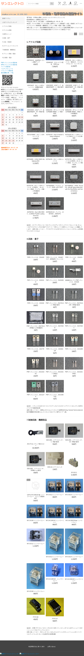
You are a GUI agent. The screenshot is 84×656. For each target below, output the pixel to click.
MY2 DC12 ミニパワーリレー (55, 494)
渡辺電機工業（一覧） (7, 73)
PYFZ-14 (54, 618)
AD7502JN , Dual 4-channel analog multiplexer (55, 135)
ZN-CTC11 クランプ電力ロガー (35, 444)
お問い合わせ (52, 646)
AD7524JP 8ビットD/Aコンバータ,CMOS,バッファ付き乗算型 (74, 136)
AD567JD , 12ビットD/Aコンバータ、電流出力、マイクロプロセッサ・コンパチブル (74, 62)
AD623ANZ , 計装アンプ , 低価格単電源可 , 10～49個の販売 (74, 87)
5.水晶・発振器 (6, 42)
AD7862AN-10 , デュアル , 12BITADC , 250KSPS (55, 213)
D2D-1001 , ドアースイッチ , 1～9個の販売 (54, 441)
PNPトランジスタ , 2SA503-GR (74, 258)
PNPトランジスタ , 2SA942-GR (54, 350)
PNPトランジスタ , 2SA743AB (55, 327)
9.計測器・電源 (6, 57)
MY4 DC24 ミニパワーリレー (74, 557)
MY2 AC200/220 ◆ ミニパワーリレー (74, 521)
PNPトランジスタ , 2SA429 (35, 257)
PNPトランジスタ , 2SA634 (35, 303)
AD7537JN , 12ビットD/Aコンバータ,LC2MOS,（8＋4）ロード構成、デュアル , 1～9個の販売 (74, 161)
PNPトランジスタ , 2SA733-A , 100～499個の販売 (74, 304)
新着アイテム (6, 18)
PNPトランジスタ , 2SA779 (35, 349)
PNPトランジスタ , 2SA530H (55, 280)
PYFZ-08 (35, 617)
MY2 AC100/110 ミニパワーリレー (55, 521)
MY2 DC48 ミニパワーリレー (35, 520)
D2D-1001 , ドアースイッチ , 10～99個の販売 (74, 441)
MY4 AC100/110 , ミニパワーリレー (55, 580)
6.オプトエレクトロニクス (10, 46)
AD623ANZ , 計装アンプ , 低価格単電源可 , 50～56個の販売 (35, 111)
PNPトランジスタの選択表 (9, 62)
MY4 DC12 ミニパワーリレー (55, 557)
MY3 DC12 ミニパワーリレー (35, 543)
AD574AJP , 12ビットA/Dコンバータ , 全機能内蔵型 (35, 86)
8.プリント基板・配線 (8, 53)
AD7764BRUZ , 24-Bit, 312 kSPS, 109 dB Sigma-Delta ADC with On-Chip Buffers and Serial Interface (74, 188)
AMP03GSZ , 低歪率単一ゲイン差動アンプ (36, 61)
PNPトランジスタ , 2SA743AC (74, 327)
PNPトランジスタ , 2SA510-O (35, 281)
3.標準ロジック (6, 34)
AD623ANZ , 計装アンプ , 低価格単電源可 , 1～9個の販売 (55, 86)
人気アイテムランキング (9, 22)
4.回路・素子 (6, 38)
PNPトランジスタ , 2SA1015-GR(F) (74, 372)
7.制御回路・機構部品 (8, 50)
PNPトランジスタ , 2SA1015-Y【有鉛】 (55, 372)
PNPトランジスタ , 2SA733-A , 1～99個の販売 (55, 304)
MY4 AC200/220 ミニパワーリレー (74, 580)
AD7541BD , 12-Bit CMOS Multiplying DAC (36, 160)
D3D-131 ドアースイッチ (54, 467)
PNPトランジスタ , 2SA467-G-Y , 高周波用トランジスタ (54, 258)
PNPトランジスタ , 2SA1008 (74, 349)
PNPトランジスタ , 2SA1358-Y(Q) (55, 395)
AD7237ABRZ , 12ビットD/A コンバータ (35, 135)
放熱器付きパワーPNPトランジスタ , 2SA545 (74, 281)
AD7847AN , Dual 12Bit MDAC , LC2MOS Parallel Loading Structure (35, 213)
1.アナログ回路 (6, 26)
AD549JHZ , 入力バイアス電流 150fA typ (54, 63)
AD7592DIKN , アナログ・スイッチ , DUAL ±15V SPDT (54, 186)
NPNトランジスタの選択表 (9, 64)
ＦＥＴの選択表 (5, 66)
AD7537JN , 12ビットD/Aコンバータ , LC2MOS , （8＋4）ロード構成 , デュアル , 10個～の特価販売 (36, 188)
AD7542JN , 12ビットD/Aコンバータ (55, 160)
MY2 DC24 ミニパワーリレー (74, 494)
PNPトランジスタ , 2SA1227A (35, 395)
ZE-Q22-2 (74, 472)
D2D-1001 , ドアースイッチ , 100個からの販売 (35, 469)
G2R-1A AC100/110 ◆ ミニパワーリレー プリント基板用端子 (35, 496)
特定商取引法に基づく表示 (36, 646)
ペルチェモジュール (7, 68)
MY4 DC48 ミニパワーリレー (35, 591)
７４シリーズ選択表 (7, 70)
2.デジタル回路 (6, 30)
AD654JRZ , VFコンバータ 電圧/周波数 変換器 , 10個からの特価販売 (74, 111)
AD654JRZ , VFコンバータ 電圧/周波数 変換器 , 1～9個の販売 (55, 111)
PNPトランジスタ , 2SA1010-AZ (36, 372)
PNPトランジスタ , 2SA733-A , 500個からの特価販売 (36, 327)
